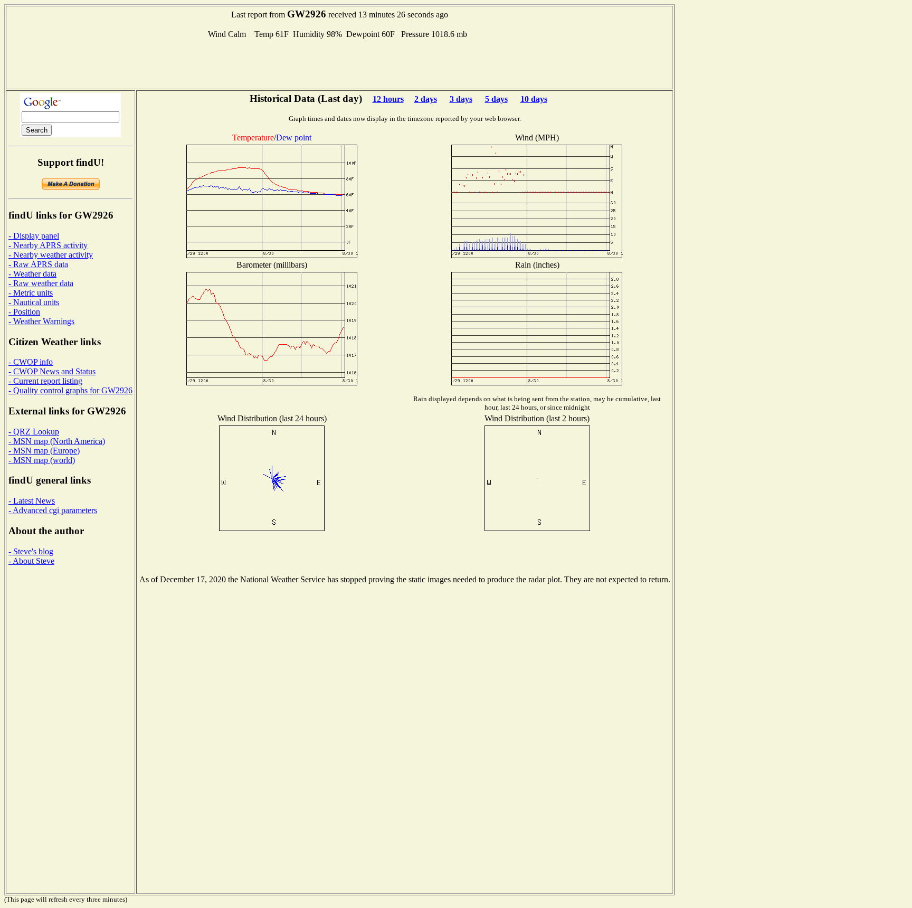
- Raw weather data (40, 283)
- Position (24, 311)
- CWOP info (30, 361)
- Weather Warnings (41, 321)
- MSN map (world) (41, 460)
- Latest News (31, 500)
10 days (533, 98)
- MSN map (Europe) (44, 450)
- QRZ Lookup (33, 431)
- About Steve (31, 560)
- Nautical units (33, 302)
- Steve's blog (30, 551)
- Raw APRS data (38, 264)
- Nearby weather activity (50, 254)
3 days (461, 98)
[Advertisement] (339, 63)
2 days (425, 98)
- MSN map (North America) (56, 441)
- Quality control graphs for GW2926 (70, 390)
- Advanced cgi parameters (52, 510)
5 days (496, 98)
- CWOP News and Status (52, 371)
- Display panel (33, 235)
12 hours (388, 98)
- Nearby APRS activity (48, 245)
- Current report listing (45, 380)
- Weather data (32, 273)
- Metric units (30, 292)
